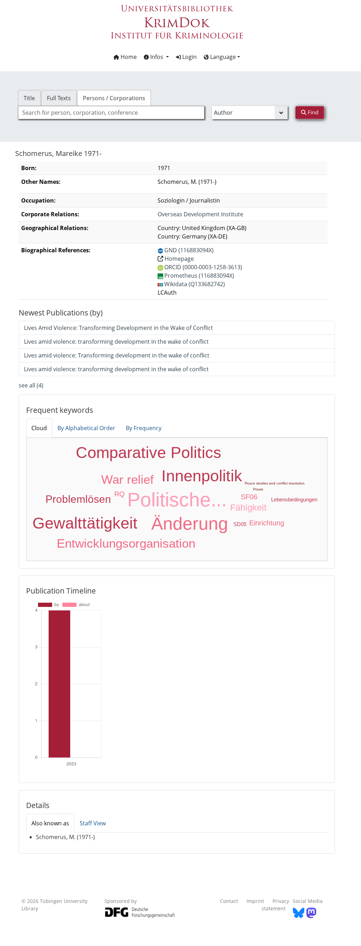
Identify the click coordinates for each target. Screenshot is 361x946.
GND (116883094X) (189, 250)
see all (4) (31, 385)
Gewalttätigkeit (84, 523)
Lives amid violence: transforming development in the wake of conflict (116, 341)
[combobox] (111, 112)
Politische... (177, 500)
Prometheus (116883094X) (199, 275)
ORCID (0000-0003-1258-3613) (203, 267)
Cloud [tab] (39, 428)
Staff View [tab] (93, 823)
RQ (119, 494)
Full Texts (59, 98)
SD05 (239, 524)
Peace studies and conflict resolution (275, 483)
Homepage (178, 259)
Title (29, 98)
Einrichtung (266, 523)
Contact (229, 901)
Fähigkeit (248, 507)
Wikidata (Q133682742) (194, 284)
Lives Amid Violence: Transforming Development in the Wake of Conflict (118, 328)
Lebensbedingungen (294, 499)
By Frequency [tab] (143, 428)
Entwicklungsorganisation (126, 543)
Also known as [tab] (50, 823)
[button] (156, 57)
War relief (127, 479)
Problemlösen (78, 499)
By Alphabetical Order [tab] (86, 428)
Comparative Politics (148, 453)
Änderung (189, 524)
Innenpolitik (201, 476)
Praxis (258, 489)
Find (312, 112)
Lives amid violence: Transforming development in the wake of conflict (116, 355)
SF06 (249, 497)
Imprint (255, 901)
